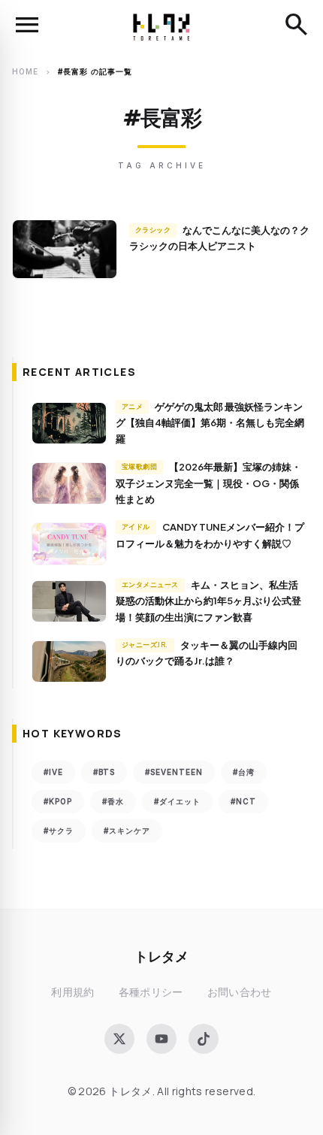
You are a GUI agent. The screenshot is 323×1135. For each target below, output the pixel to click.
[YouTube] (161, 1039)
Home (25, 71)
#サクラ (59, 830)
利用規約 (72, 992)
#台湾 (244, 771)
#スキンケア (127, 830)
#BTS (104, 771)
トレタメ (161, 955)
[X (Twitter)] (119, 1039)
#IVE (53, 771)
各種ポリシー (151, 992)
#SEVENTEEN (174, 771)
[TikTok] (204, 1039)
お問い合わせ (239, 992)
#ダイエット (177, 801)
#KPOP (58, 801)
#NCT (243, 801)
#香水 (113, 801)
